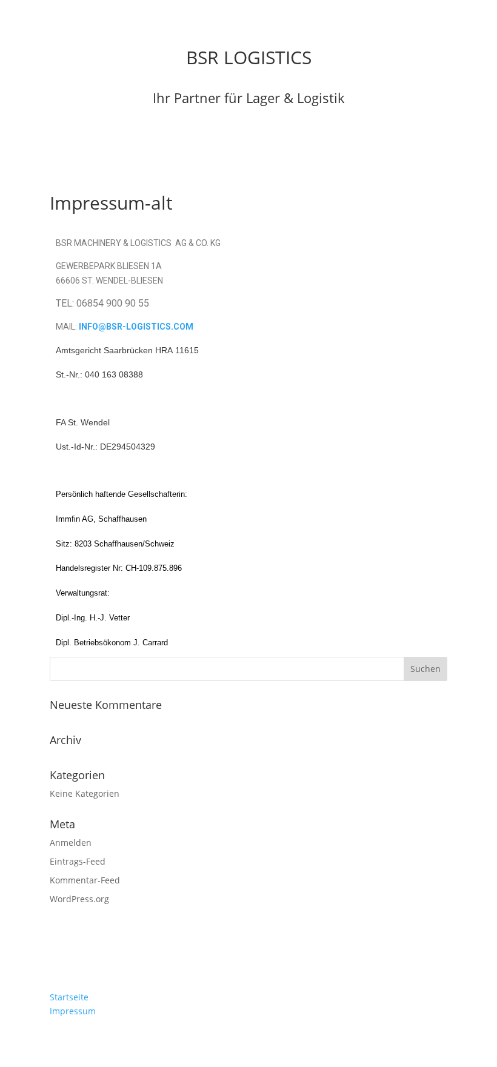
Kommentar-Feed (85, 880)
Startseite (69, 997)
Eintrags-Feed (77, 861)
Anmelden (71, 842)
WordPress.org (79, 899)
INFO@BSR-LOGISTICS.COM (136, 326)
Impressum (73, 1011)
